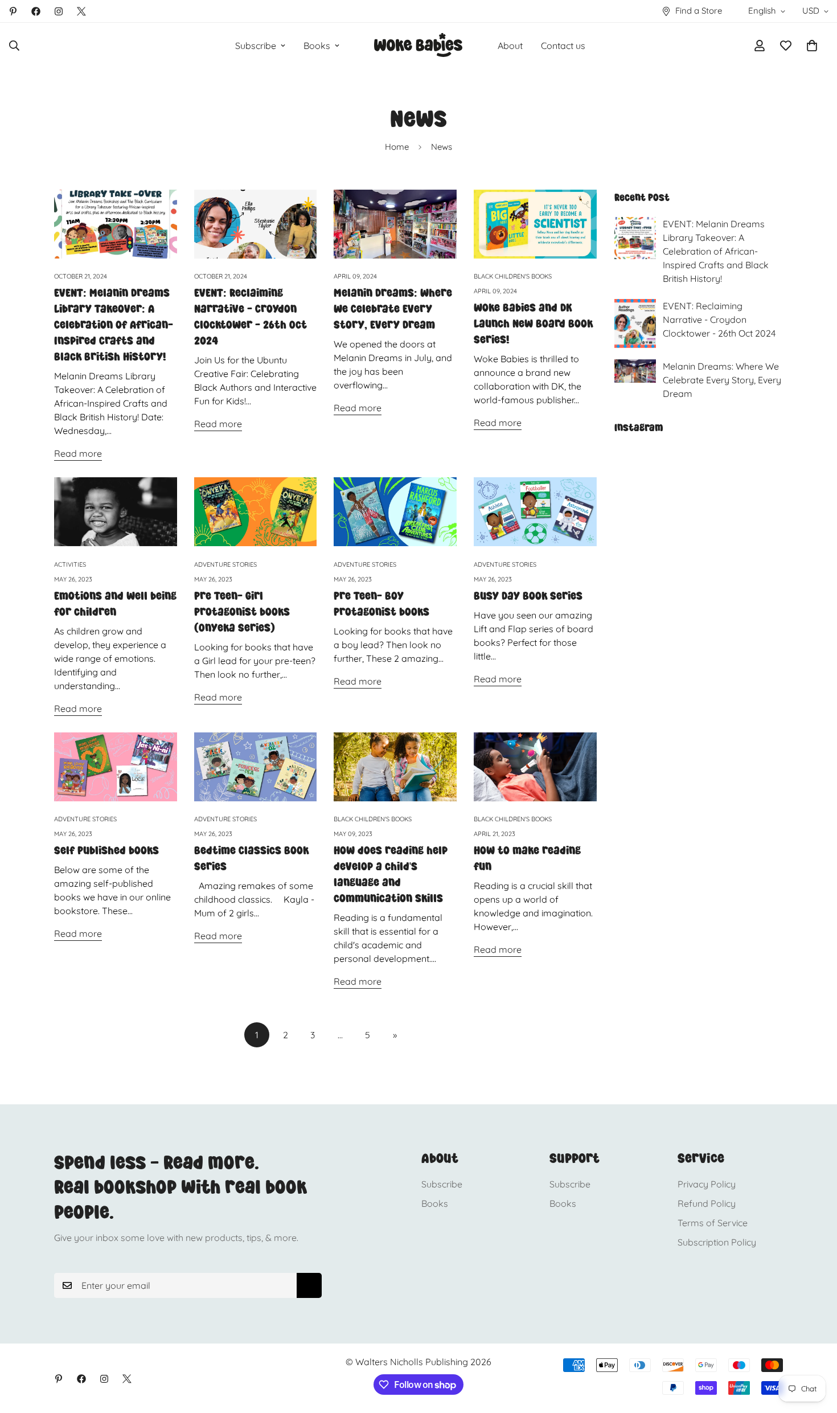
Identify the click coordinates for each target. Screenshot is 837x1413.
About (510, 45)
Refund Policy (707, 1203)
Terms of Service (713, 1222)
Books (316, 45)
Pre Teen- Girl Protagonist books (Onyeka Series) (242, 611)
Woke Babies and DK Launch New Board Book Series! (533, 323)
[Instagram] (58, 11)
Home (397, 146)
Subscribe (255, 45)
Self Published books (106, 850)
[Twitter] (81, 11)
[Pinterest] (13, 11)
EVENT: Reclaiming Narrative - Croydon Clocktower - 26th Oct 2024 (719, 319)
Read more (78, 453)
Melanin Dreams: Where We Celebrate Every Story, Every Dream (393, 308)
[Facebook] (35, 11)
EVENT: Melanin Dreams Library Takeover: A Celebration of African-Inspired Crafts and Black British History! (113, 324)
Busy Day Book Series (528, 596)
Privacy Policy (707, 1184)
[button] (812, 45)
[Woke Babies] (418, 45)
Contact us (563, 45)
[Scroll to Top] (815, 1351)
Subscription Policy (717, 1242)
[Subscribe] (309, 1285)
